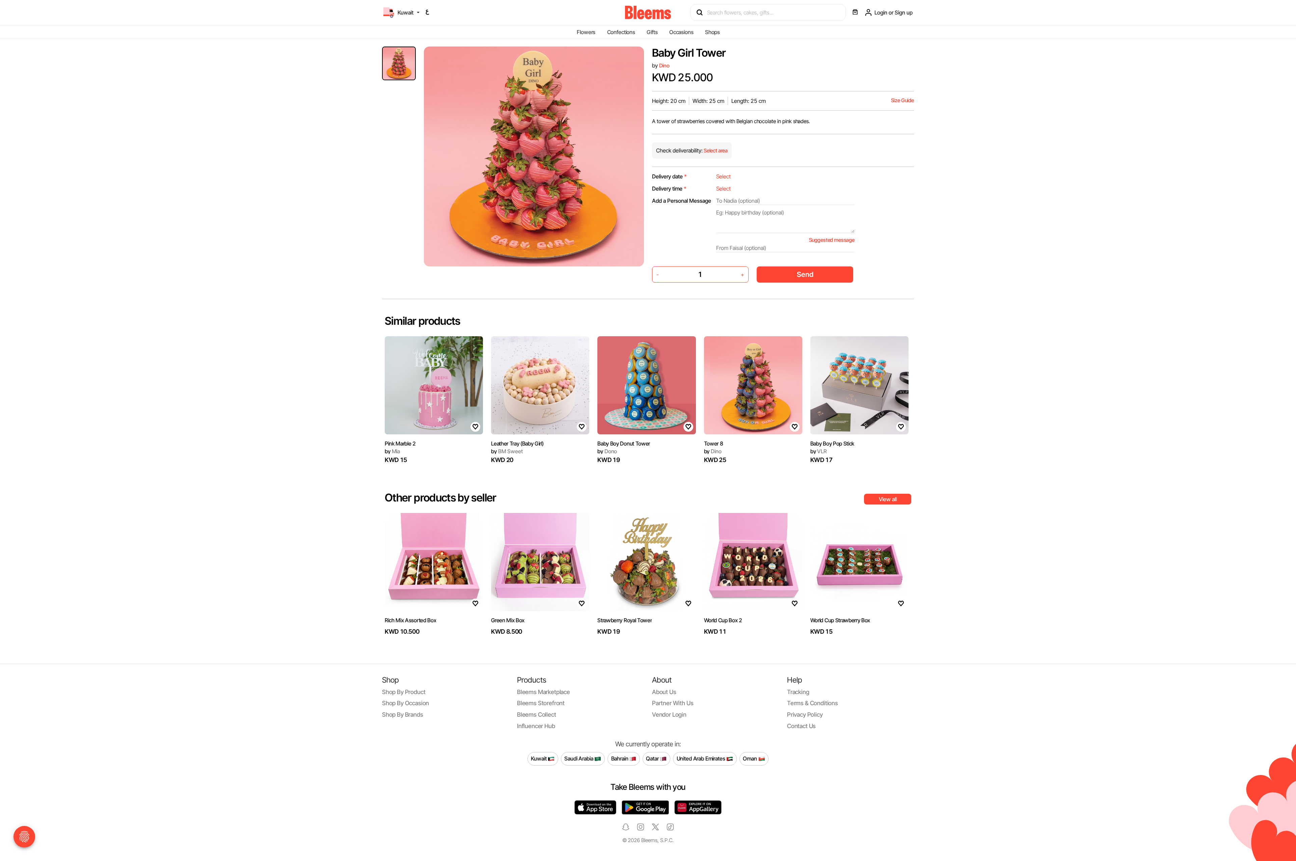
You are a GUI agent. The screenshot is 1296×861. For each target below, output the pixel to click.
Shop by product (403, 691)
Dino (664, 65)
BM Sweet (506, 451)
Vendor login (669, 714)
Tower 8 (713, 443)
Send (805, 274)
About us (664, 691)
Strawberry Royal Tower (624, 620)
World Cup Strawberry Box (840, 620)
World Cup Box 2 (723, 620)
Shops (712, 32)
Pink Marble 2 (400, 443)
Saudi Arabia (579, 758)
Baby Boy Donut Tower (623, 443)
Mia (392, 451)
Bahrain (620, 758)
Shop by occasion (405, 703)
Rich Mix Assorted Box (410, 620)
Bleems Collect (536, 714)
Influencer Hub (536, 725)
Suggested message (832, 240)
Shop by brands (402, 714)
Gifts (652, 32)
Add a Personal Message (681, 200)
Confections (621, 32)
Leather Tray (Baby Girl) (517, 443)
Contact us (801, 725)
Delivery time (669, 188)
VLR (818, 451)
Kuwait (539, 758)
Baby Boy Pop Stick (832, 443)
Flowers (586, 32)
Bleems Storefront (541, 703)
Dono (607, 451)
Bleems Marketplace (543, 691)
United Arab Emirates (702, 758)
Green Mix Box (507, 620)
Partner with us (672, 703)
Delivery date (669, 176)
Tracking (798, 691)
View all (888, 499)
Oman (750, 758)
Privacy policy (805, 714)
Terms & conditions (812, 703)
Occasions (681, 32)
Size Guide (902, 100)
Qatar (653, 758)
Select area (715, 150)
